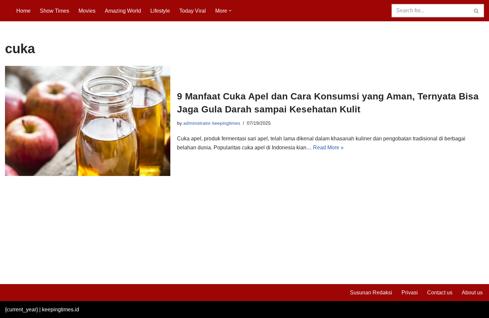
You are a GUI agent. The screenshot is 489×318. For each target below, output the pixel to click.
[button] (230, 10)
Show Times (54, 11)
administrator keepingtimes (211, 123)
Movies (87, 11)
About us (472, 292)
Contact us (439, 292)
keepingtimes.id (60, 309)
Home (23, 11)
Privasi (410, 292)
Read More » (328, 147)
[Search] (476, 10)
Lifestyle (160, 11)
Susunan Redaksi (371, 292)
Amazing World (123, 11)
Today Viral (192, 11)
